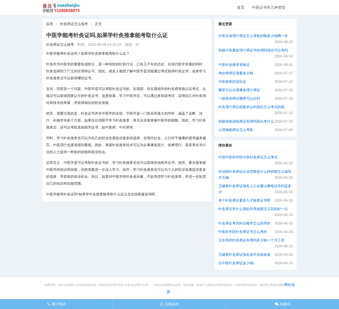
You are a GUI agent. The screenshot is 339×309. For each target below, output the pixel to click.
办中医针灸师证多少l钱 (236, 263)
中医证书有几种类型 (268, 7)
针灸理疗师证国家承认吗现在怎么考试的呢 (251, 107)
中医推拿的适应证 (232, 82)
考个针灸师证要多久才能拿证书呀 (244, 200)
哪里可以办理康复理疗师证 (239, 90)
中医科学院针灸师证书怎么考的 (242, 232)
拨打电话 (56, 304)
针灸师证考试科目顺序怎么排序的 (244, 223)
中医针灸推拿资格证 (234, 65)
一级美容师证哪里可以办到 (239, 98)
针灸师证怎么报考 (74, 24)
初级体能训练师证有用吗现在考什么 (246, 121)
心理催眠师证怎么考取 (235, 130)
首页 (240, 7)
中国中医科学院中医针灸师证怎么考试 (247, 157)
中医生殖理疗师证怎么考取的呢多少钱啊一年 (253, 36)
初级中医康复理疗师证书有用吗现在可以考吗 (253, 50)
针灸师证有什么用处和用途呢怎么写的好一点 (253, 209)
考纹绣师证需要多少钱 (235, 73)
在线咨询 (169, 304)
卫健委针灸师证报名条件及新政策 (244, 255)
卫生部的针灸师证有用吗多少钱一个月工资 (251, 240)
